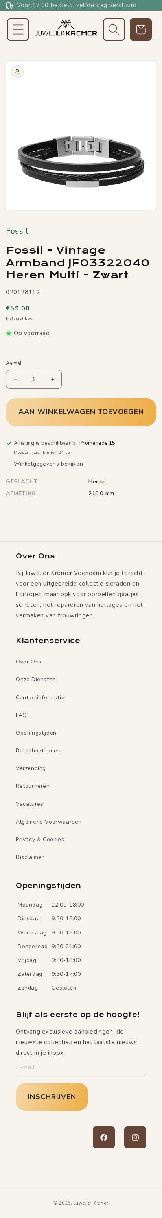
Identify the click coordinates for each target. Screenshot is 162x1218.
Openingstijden (36, 733)
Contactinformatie (40, 697)
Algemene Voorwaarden (49, 822)
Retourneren (33, 786)
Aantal (14, 363)
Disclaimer (30, 857)
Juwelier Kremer (91, 1203)
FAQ (21, 715)
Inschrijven (52, 1097)
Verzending (31, 768)
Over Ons (29, 661)
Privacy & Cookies (40, 839)
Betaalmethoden (38, 750)
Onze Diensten (36, 679)
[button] (18, 29)
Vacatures (29, 804)
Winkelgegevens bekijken (48, 464)
